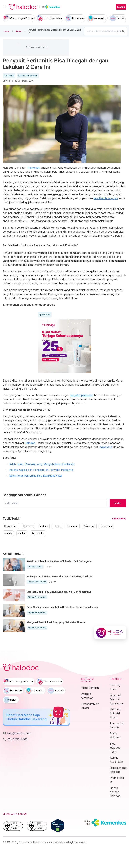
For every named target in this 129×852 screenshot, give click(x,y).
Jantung (43, 526)
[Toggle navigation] (5, 7)
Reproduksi (38, 533)
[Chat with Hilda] (110, 632)
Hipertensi (106, 526)
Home (6, 31)
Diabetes (28, 526)
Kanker (22, 533)
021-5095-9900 (15, 739)
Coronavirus (11, 526)
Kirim (118, 503)
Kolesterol (89, 526)
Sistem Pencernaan (27, 76)
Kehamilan (72, 526)
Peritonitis (9, 76)
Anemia (8, 533)
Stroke (57, 526)
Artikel (19, 31)
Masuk (121, 7)
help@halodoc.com (17, 733)
